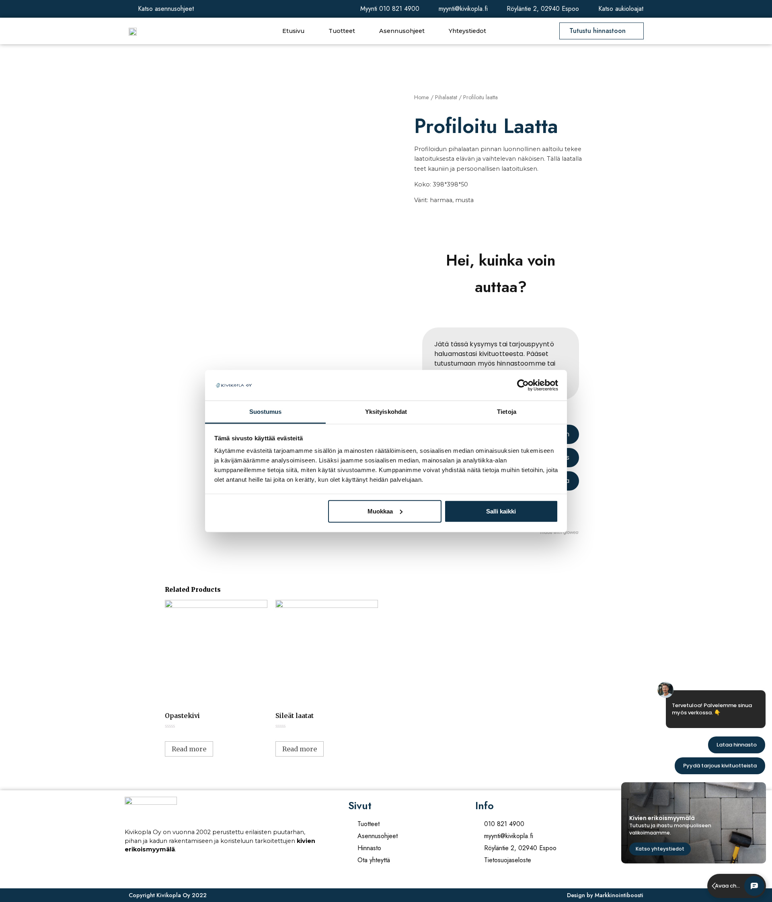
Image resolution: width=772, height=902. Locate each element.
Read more (189, 749)
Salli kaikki (501, 511)
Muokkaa (380, 511)
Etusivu (293, 31)
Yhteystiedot (467, 31)
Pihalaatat (446, 97)
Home (421, 97)
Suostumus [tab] (265, 411)
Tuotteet (342, 31)
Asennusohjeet (402, 31)
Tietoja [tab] (506, 411)
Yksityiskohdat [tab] (386, 411)
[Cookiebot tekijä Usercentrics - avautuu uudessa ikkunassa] (523, 385)
